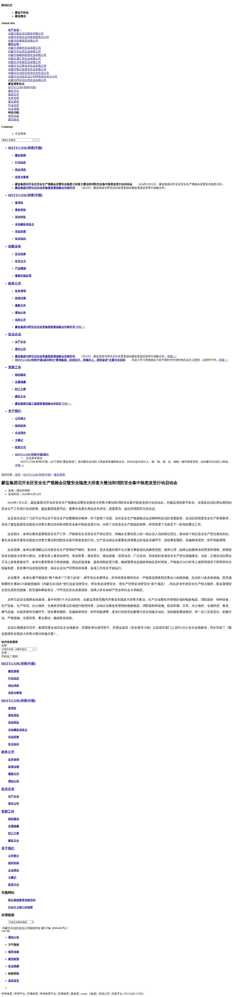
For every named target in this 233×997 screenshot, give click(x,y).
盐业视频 (13, 108)
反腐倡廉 (20, 381)
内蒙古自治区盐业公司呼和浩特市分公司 (32, 76)
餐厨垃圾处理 (23, 275)
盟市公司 (13, 44)
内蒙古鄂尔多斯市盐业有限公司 (27, 69)
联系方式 (20, 447)
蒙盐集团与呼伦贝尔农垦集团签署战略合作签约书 (45, 187)
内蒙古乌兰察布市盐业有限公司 (27, 65)
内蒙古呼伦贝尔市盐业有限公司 (27, 80)
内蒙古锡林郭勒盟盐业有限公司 (27, 55)
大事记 (19, 440)
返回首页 (13, 980)
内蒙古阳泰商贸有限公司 (23, 40)
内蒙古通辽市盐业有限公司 (24, 58)
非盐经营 (20, 231)
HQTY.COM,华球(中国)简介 (32, 454)
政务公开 (14, 283)
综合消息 (20, 169)
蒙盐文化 (13, 90)
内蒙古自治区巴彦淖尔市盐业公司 (28, 73)
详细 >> (80, 327)
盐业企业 (14, 334)
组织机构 (20, 425)
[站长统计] (5, 931)
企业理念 (20, 432)
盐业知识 (20, 238)
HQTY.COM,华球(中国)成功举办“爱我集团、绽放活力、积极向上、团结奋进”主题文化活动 (70, 359)
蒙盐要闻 (13, 101)
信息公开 (20, 319)
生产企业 (13, 30)
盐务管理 (13, 98)
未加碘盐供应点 (24, 224)
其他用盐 (20, 217)
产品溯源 (20, 268)
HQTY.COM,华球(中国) (22, 87)
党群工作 (14, 367)
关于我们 (14, 411)
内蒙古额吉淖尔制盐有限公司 (26, 33)
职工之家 (20, 389)
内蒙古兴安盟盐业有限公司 (24, 62)
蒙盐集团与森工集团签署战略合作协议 (38, 403)
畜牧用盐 (20, 209)
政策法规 (20, 298)
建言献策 (13, 119)
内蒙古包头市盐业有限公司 (24, 51)
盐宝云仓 (20, 261)
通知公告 (20, 312)
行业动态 (13, 105)
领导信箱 (13, 116)
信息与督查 (22, 177)
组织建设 (20, 374)
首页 (17, 474)
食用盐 (19, 202)
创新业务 (14, 246)
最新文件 (13, 94)
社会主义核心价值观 (20, 907)
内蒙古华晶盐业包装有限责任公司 (28, 37)
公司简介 (20, 418)
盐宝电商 (20, 254)
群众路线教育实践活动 (21, 900)
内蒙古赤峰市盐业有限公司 (24, 47)
